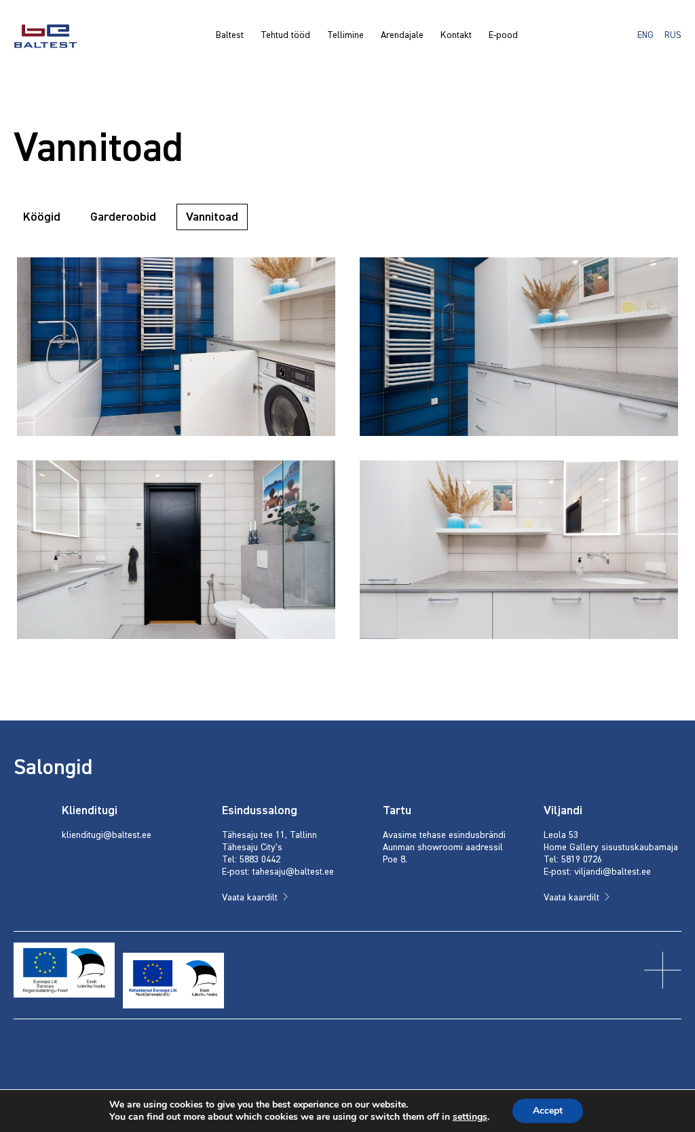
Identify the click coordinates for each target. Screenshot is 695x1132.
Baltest (230, 35)
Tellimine (345, 35)
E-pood (503, 35)
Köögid (41, 217)
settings (470, 1117)
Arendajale (402, 35)
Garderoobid (123, 217)
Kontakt (456, 35)
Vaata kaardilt (250, 898)
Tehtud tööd (285, 35)
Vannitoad (212, 217)
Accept (548, 1110)
